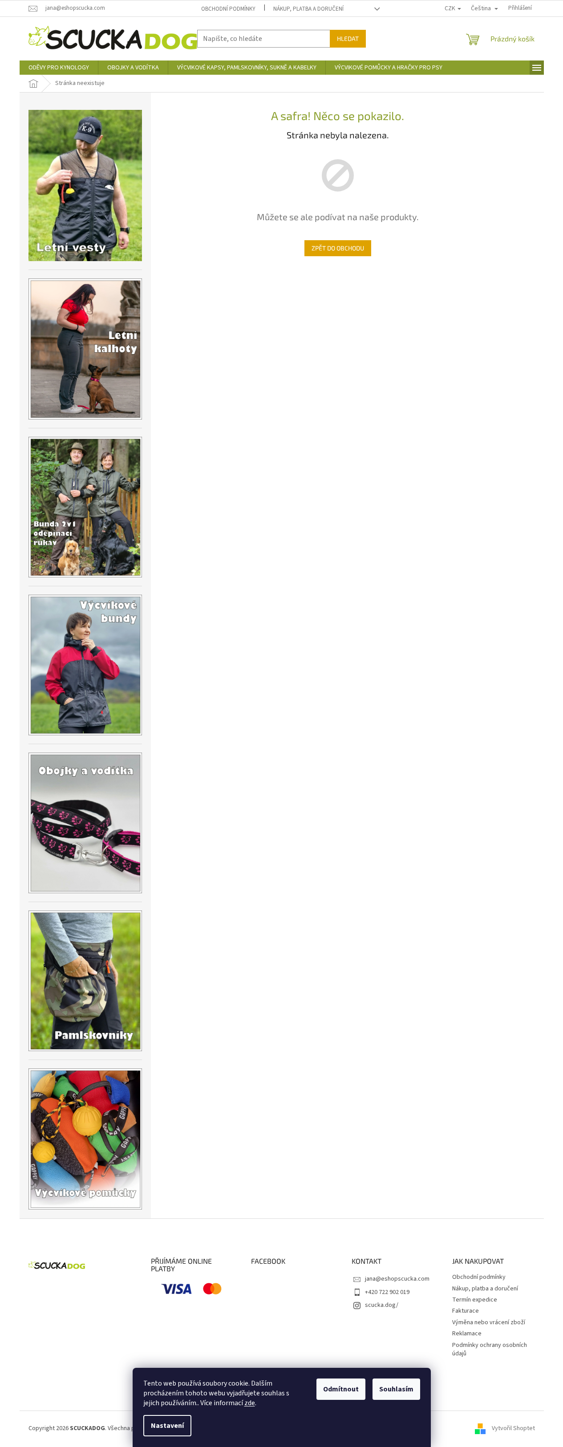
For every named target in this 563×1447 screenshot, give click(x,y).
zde (249, 1403)
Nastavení (167, 1426)
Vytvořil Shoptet (513, 1428)
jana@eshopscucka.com (397, 1278)
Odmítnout (341, 1389)
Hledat (348, 38)
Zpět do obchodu (338, 248)
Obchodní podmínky (228, 9)
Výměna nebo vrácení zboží (488, 1322)
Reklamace (467, 1333)
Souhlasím (396, 1389)
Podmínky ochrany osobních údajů (489, 1349)
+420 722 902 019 (387, 1292)
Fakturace (465, 1310)
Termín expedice (474, 1299)
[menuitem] (59, 67)
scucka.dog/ (381, 1305)
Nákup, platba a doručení (308, 9)
